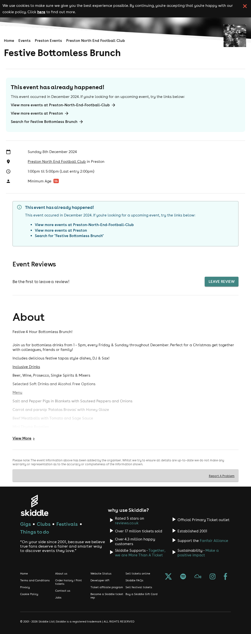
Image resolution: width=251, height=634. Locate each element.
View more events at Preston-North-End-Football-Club (60, 105)
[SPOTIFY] (183, 577)
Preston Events (48, 40)
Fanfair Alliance (214, 540)
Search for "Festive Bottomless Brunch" (69, 235)
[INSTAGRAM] (212, 577)
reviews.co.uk (126, 523)
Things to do (34, 532)
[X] (168, 577)
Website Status (101, 573)
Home (9, 40)
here (41, 11)
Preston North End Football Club (95, 40)
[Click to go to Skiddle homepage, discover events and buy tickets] (34, 505)
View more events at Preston (37, 113)
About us (61, 573)
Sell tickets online (138, 573)
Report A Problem (222, 476)
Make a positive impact (198, 552)
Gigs (25, 524)
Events (24, 40)
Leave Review (222, 281)
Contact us (62, 590)
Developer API (99, 580)
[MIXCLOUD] (197, 577)
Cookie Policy (29, 594)
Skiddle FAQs (134, 580)
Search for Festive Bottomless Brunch (44, 121)
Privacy (25, 587)
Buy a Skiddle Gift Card (141, 594)
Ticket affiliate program (106, 587)
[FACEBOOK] (225, 577)
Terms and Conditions (35, 580)
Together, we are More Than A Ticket (140, 552)
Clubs (43, 524)
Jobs (58, 597)
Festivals (67, 524)
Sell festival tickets (139, 587)
